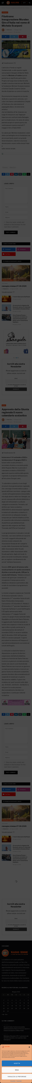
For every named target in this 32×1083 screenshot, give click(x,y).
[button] (29, 1047)
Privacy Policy (13, 1080)
